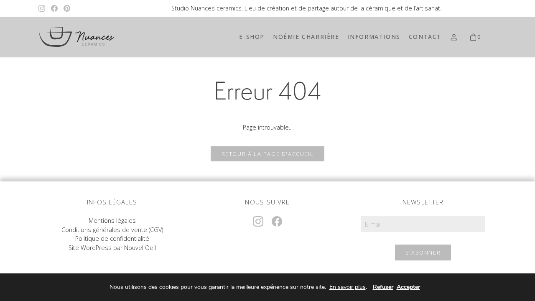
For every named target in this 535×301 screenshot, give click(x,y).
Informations (374, 37)
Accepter (408, 287)
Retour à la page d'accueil (268, 154)
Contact (425, 37)
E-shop (252, 37)
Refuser (383, 287)
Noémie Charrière (306, 37)
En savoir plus (347, 287)
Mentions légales (112, 220)
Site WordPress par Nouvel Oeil (112, 248)
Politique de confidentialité (112, 238)
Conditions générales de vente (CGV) (112, 230)
